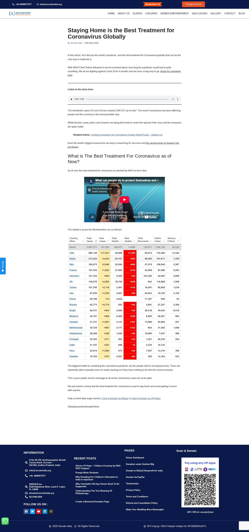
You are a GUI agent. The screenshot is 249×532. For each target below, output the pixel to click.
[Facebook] (26, 511)
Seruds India (76, 43)
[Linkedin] (44, 511)
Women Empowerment (174, 13)
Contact (230, 13)
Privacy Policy (133, 490)
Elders (137, 13)
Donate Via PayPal (135, 477)
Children (151, 13)
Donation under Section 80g (140, 464)
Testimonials (132, 483)
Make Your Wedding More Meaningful (145, 509)
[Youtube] (38, 511)
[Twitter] (32, 511)
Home (111, 13)
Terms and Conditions (137, 496)
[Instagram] (51, 511)
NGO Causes (199, 13)
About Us (124, 13)
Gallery (216, 13)
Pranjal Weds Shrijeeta (87, 472)
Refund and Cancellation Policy (141, 503)
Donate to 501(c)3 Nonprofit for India (144, 470)
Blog (242, 13)
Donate (3, 264)
